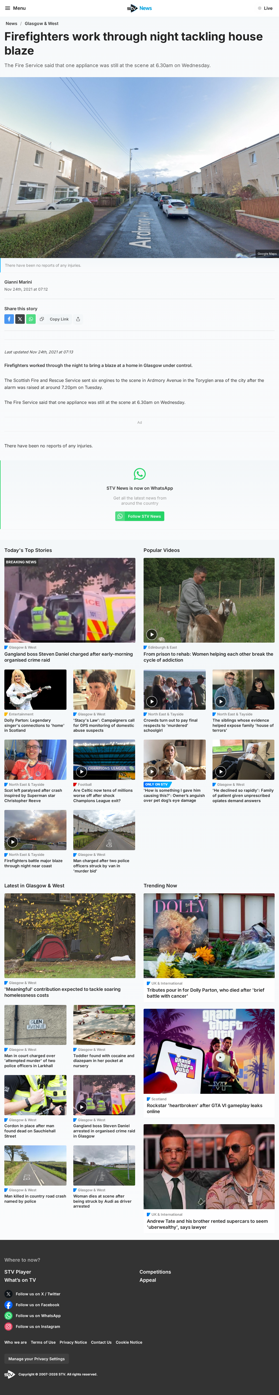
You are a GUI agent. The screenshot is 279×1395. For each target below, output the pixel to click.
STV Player (17, 1272)
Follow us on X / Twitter (38, 1294)
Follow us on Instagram (38, 1326)
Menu (19, 8)
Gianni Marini (18, 282)
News (11, 23)
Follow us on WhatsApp (38, 1315)
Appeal (148, 1280)
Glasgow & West (42, 23)
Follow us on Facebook (37, 1304)
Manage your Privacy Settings (36, 1358)
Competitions (155, 1272)
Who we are (15, 1342)
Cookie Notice (129, 1342)
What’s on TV (20, 1280)
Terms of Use (43, 1342)
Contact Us (101, 1342)
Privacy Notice (73, 1342)
